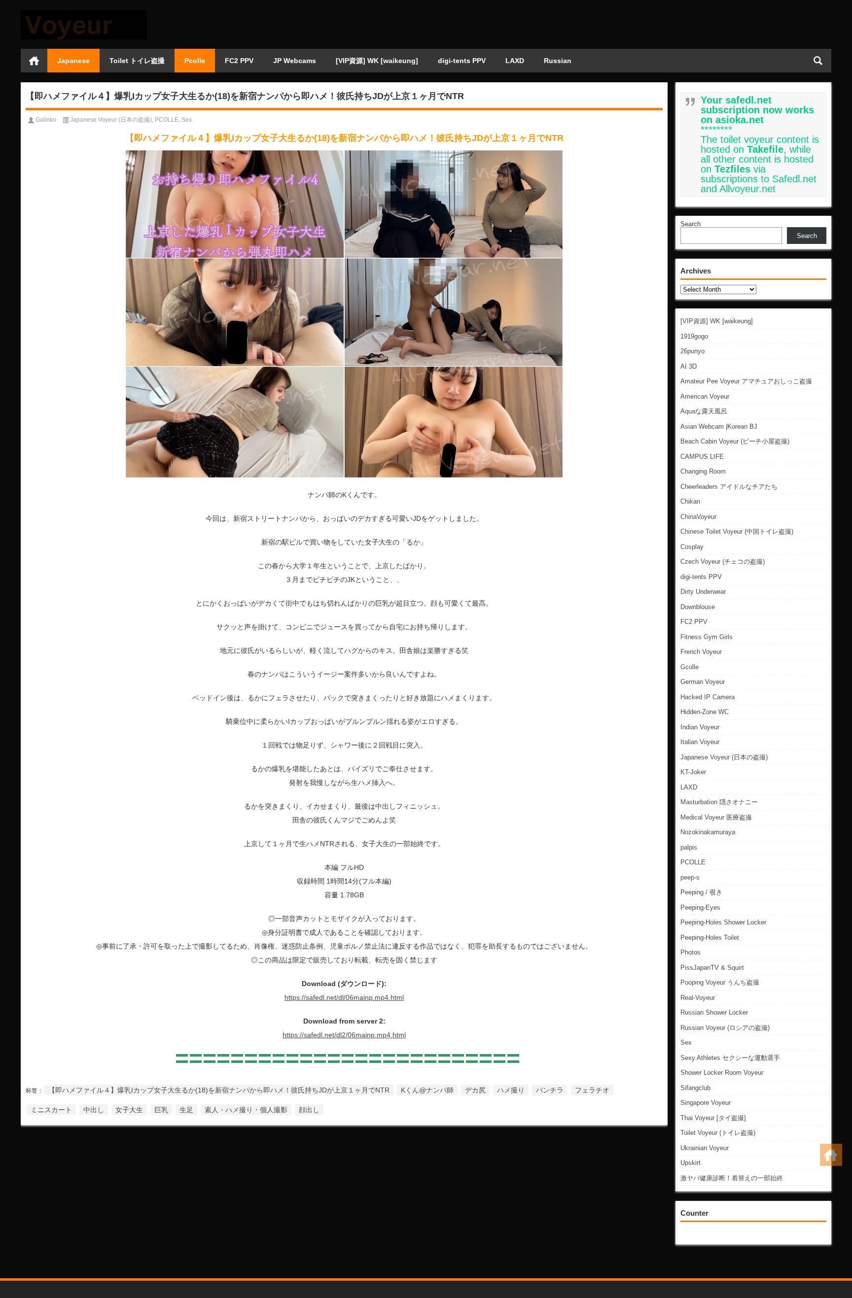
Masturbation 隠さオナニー (719, 802)
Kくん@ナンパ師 (427, 1090)
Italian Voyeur (699, 742)
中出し (93, 1110)
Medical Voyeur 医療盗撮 (716, 817)
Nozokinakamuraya (707, 832)
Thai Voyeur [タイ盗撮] (713, 1118)
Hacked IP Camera (707, 697)
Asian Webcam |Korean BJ (718, 426)
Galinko (46, 119)
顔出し (309, 1110)
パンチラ (550, 1090)
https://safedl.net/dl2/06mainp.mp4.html (344, 1035)
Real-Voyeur (697, 997)
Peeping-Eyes (700, 907)
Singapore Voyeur (705, 1102)
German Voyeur (702, 681)
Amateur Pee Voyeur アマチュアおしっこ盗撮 (746, 381)
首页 (34, 60)
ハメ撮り (511, 1090)
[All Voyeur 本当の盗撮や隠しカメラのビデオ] (84, 13)
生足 (186, 1110)
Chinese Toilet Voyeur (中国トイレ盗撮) (736, 531)
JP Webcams (294, 61)
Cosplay (692, 546)
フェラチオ (592, 1090)
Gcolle (689, 667)
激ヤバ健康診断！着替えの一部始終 (731, 1178)
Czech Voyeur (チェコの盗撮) (722, 561)
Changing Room (703, 471)
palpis (688, 847)
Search (690, 224)
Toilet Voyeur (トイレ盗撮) (717, 1132)
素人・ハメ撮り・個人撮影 (246, 1110)
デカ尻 (475, 1090)
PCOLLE (693, 862)
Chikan (690, 501)
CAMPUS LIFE (702, 456)
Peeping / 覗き (701, 892)
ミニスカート (51, 1110)
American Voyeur (704, 396)
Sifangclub (695, 1088)
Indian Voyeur (699, 727)
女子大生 (129, 1110)
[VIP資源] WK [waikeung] (377, 61)
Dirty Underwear (703, 591)
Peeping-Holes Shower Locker (723, 922)
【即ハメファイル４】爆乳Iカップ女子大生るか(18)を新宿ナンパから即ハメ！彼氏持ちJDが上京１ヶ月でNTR (219, 1090)
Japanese (73, 61)
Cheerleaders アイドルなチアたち (729, 486)
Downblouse (697, 607)
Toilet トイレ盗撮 (137, 61)
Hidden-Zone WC (704, 712)
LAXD (514, 61)
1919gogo (694, 336)
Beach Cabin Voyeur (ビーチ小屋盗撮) (734, 441)
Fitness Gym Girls (706, 637)
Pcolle (194, 61)
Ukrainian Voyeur (704, 1148)
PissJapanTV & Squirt (712, 967)
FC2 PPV (239, 61)
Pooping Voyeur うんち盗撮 (719, 982)
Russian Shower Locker (714, 1012)
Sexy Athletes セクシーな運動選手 (730, 1057)
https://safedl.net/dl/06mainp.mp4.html (344, 997)
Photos (690, 952)
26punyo (692, 351)
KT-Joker (693, 772)
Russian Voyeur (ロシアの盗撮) (725, 1027)
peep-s (690, 877)
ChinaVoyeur (698, 516)
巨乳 (161, 1110)
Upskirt (690, 1162)
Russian (557, 61)
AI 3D (688, 366)
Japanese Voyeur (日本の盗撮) (724, 757)
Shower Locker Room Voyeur (721, 1072)
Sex (686, 1042)
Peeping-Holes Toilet (709, 937)
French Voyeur (701, 651)
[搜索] (818, 60)
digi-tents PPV (462, 61)
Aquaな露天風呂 (703, 411)
